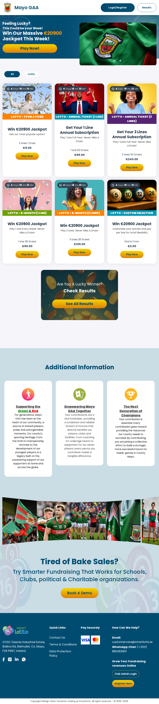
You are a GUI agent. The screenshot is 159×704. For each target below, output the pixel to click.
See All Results (79, 303)
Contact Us (57, 637)
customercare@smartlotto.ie (132, 642)
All (12, 74)
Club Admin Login (126, 674)
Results (146, 7)
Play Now (27, 156)
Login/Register (117, 7)
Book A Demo (79, 593)
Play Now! (29, 48)
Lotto (31, 74)
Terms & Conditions (63, 644)
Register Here (123, 683)
